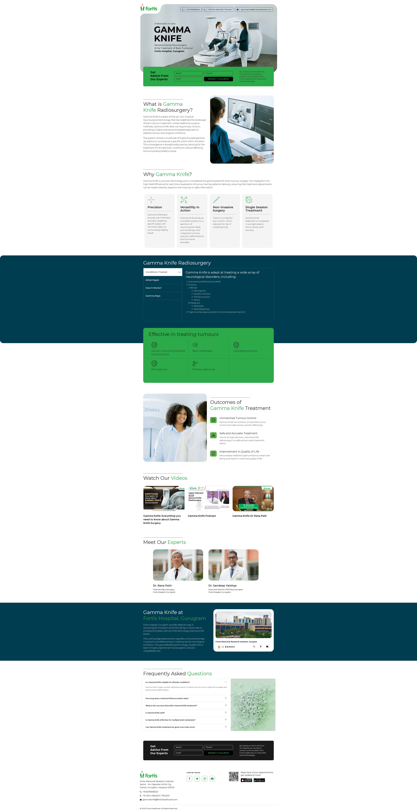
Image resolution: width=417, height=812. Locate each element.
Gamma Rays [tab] (153, 296)
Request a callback (218, 79)
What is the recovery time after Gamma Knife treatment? (171, 706)
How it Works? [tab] (154, 288)
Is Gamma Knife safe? (155, 713)
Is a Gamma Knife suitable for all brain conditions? (168, 682)
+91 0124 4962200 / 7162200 (156, 796)
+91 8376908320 (150, 792)
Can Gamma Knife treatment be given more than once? (170, 727)
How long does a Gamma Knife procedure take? (167, 698)
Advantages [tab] (152, 280)
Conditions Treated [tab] (156, 272)
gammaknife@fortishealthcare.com (160, 800)
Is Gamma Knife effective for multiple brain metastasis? (170, 720)
